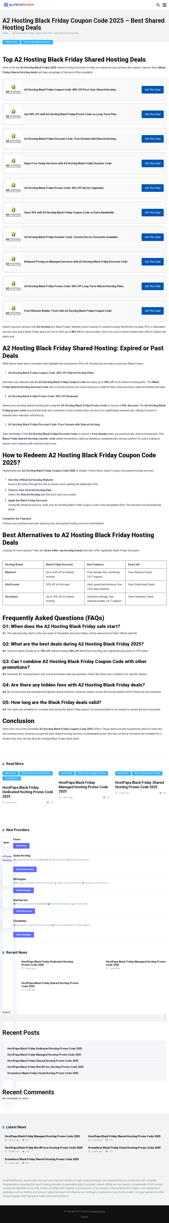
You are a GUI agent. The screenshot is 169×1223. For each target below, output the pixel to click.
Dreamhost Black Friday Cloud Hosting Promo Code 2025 (42, 1073)
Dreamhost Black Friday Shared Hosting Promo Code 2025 (42, 1159)
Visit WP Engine (23, 890)
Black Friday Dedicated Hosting (36, 773)
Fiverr (17, 839)
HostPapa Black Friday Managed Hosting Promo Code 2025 (83, 786)
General (84, 1216)
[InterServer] (6, 906)
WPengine (19, 879)
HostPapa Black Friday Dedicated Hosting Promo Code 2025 (27, 791)
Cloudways (20, 920)
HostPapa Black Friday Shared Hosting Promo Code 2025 (139, 784)
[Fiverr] (6, 845)
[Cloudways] (6, 927)
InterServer (20, 900)
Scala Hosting (21, 855)
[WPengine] (6, 885)
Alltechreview (98, 1211)
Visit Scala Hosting (25, 869)
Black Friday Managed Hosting (92, 773)
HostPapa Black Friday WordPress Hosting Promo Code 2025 (45, 1066)
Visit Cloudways (23, 935)
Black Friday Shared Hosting (37, 42)
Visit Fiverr (21, 846)
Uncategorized (11, 778)
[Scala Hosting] (7, 860)
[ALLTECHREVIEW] (18, 4)
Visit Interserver (24, 911)
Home (5, 33)
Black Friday (11, 42)
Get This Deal (152, 89)
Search (6, 1012)
